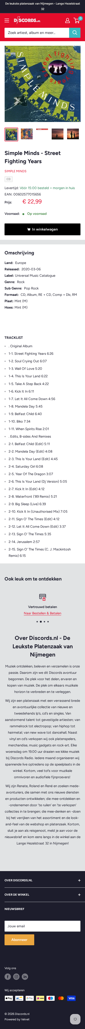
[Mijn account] (67, 20)
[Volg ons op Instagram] (16, 976)
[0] (77, 20)
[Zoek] (74, 33)
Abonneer (19, 940)
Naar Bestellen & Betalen (42, 613)
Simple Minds (16, 171)
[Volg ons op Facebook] (8, 976)
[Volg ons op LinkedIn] (25, 976)
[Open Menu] (7, 20)
